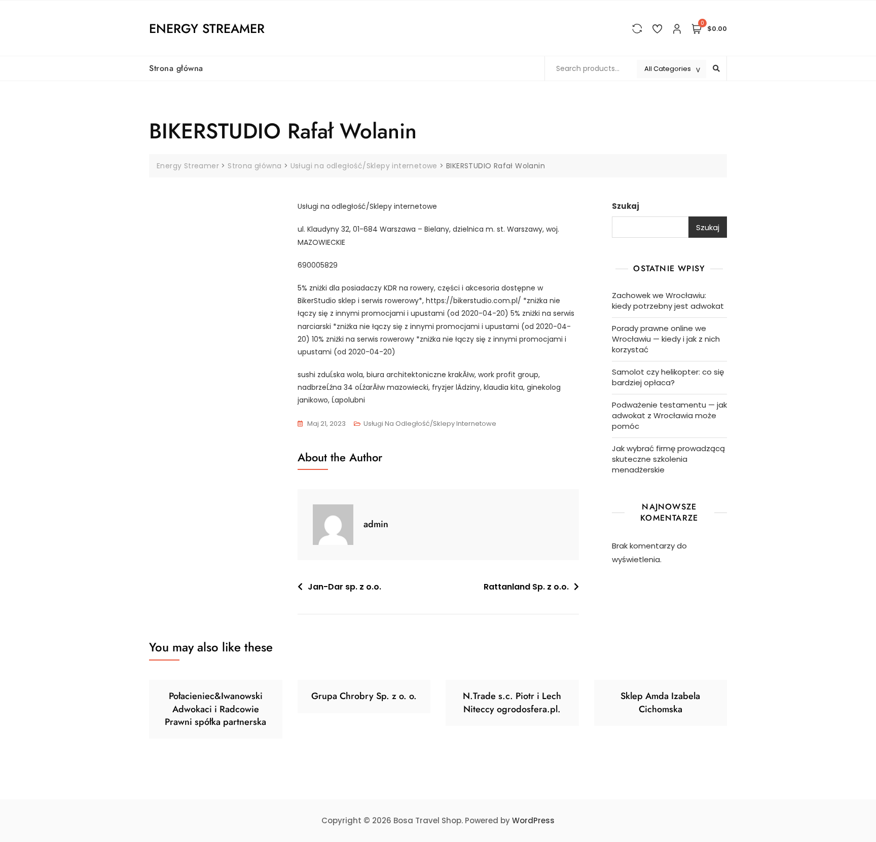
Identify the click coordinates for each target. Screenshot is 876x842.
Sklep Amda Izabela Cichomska (660, 702)
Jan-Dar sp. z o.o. (344, 587)
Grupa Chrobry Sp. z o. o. (364, 696)
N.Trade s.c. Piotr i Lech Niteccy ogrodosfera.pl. (512, 702)
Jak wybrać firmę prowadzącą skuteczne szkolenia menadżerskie (668, 459)
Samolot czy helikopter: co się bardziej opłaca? (668, 377)
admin (375, 524)
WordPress (533, 820)
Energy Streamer (207, 28)
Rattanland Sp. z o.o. (526, 587)
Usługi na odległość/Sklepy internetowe (429, 423)
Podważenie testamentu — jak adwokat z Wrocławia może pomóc (669, 415)
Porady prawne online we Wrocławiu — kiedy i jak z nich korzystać (666, 339)
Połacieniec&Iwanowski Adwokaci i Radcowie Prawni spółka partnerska (215, 708)
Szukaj (625, 206)
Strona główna (176, 68)
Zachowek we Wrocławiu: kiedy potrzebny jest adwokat (668, 300)
